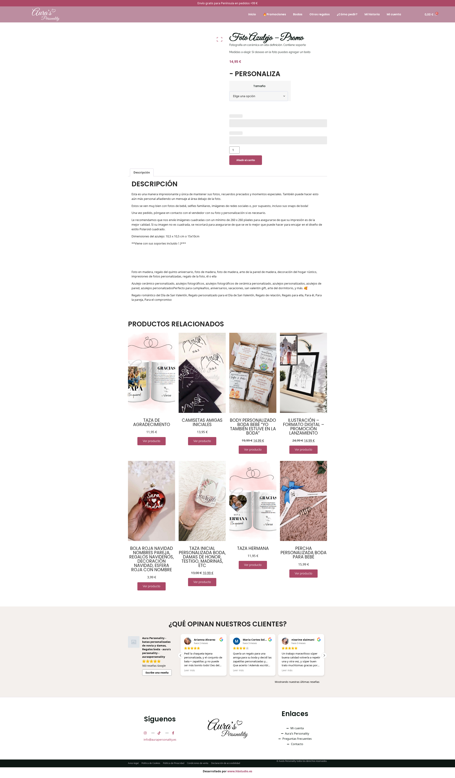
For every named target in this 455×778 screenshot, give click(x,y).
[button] (324, 655)
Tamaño (259, 86)
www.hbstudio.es (239, 771)
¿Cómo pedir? (347, 14)
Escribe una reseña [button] (157, 672)
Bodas (297, 14)
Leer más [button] (189, 670)
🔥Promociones (274, 14)
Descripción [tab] (141, 172)
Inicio (252, 14)
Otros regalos (319, 14)
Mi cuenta (394, 14)
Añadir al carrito (245, 160)
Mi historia (372, 14)
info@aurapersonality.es (160, 740)
